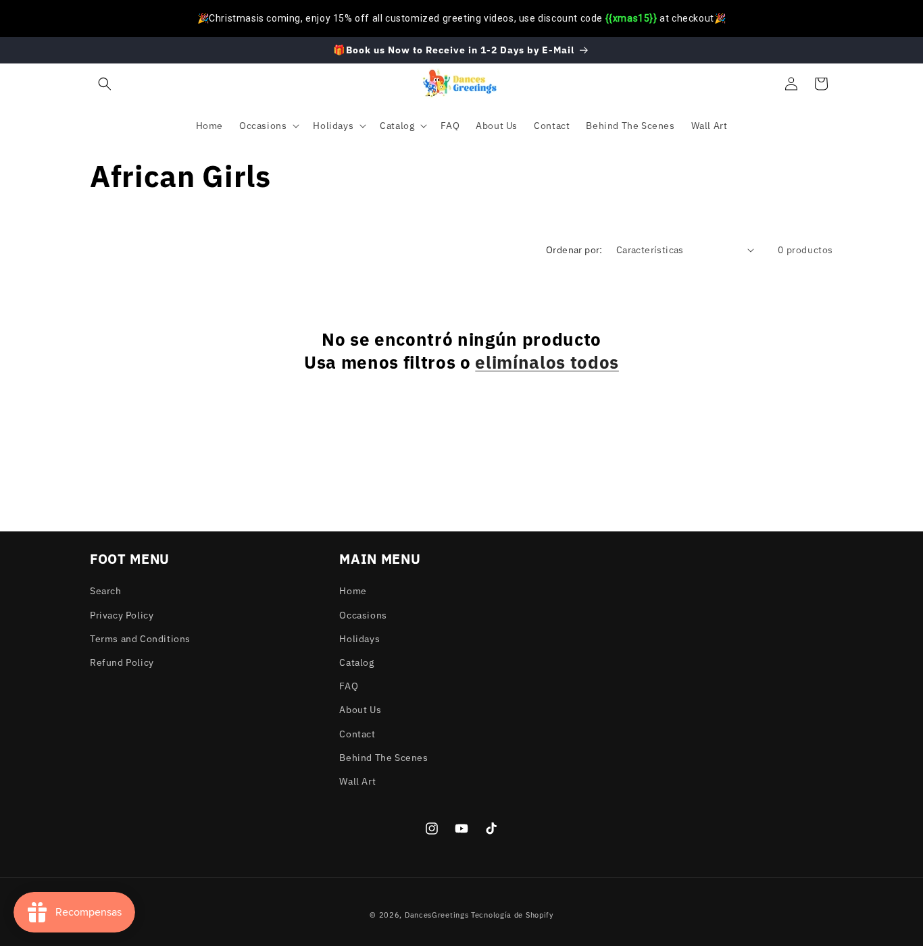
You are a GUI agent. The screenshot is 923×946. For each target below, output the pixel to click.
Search (106, 591)
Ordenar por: (574, 250)
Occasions (362, 614)
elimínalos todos (547, 361)
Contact (357, 733)
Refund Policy (122, 662)
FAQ (348, 686)
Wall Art (357, 780)
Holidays (359, 638)
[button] (105, 84)
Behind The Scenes (383, 757)
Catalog (356, 662)
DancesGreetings (437, 915)
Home (352, 591)
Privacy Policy (121, 614)
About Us (360, 710)
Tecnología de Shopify (512, 915)
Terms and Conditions (140, 638)
